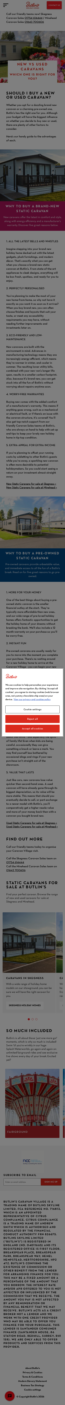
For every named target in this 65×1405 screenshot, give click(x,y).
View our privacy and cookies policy (32, 699)
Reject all (32, 718)
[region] (32, 702)
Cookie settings (33, 709)
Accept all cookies (32, 728)
